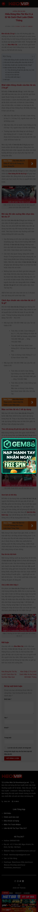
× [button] (33, 441)
